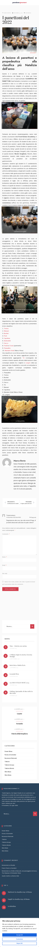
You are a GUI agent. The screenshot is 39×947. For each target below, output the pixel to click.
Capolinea (7, 338)
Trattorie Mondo (9, 768)
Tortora (6, 328)
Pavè (5, 336)
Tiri (23, 358)
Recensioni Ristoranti (11, 758)
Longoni (27, 363)
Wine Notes (8, 775)
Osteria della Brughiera (19, 734)
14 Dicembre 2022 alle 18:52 (13, 517)
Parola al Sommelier (10, 755)
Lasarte (19, 714)
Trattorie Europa (9, 765)
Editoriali (28, 13)
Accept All (19, 935)
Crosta (11, 346)
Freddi (6, 346)
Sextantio (19, 724)
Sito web (4, 573)
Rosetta (13, 865)
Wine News (8, 771)
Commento (6, 534)
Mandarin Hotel (9, 350)
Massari (6, 331)
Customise (19, 939)
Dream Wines (8, 751)
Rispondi (33, 517)
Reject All (19, 943)
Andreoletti (7, 341)
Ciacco (6, 343)
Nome (4, 557)
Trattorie (7, 761)
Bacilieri (6, 333)
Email (4, 565)
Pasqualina (7, 348)
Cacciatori (14, 868)
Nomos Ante (15, 876)
